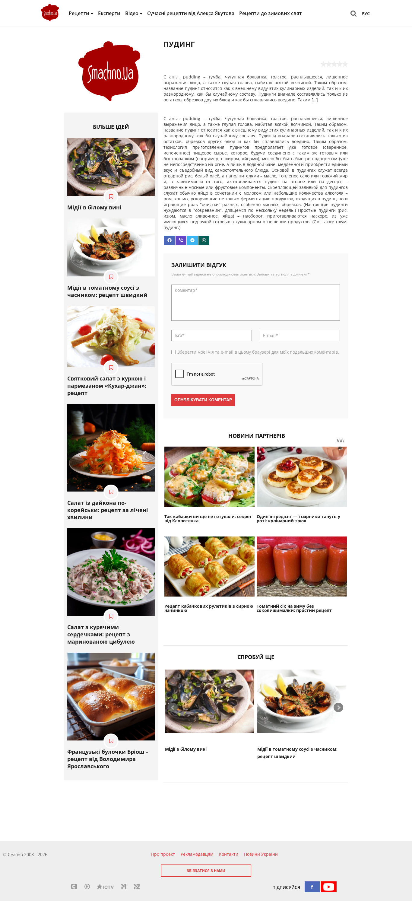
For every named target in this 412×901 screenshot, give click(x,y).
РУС (366, 13)
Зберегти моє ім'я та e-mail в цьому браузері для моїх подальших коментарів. (258, 352)
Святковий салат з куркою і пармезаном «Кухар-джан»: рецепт (106, 385)
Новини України (261, 854)
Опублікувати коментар (203, 399)
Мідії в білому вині (186, 749)
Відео (131, 13)
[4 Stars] (339, 64)
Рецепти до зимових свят (270, 13)
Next (338, 707)
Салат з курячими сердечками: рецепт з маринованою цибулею (101, 634)
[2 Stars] (328, 64)
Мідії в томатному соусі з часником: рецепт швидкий (107, 291)
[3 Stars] (334, 64)
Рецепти (79, 13)
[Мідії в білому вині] (209, 701)
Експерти (109, 13)
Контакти (228, 854)
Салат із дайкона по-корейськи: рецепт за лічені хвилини (107, 510)
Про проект (163, 854)
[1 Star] (323, 64)
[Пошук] (353, 13)
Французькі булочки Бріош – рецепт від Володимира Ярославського (107, 759)
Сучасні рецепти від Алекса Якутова (190, 13)
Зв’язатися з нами (206, 870)
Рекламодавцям (197, 854)
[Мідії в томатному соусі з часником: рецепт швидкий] (302, 701)
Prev (173, 707)
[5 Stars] (345, 64)
